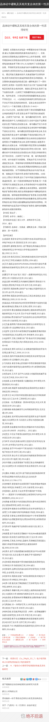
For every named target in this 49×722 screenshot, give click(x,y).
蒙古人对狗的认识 (9, 691)
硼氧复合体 (20, 640)
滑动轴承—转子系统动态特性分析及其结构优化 (22, 698)
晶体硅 (32, 637)
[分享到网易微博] (33, 679)
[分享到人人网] (30, 679)
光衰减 (31, 635)
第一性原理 (33, 640)
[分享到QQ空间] (21, 679)
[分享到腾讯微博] (27, 679)
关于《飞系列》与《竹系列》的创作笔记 (19, 705)
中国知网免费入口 (17, 635)
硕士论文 (10, 13)
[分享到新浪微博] (24, 679)
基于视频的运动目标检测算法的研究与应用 (20, 684)
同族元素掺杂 (20, 637)
